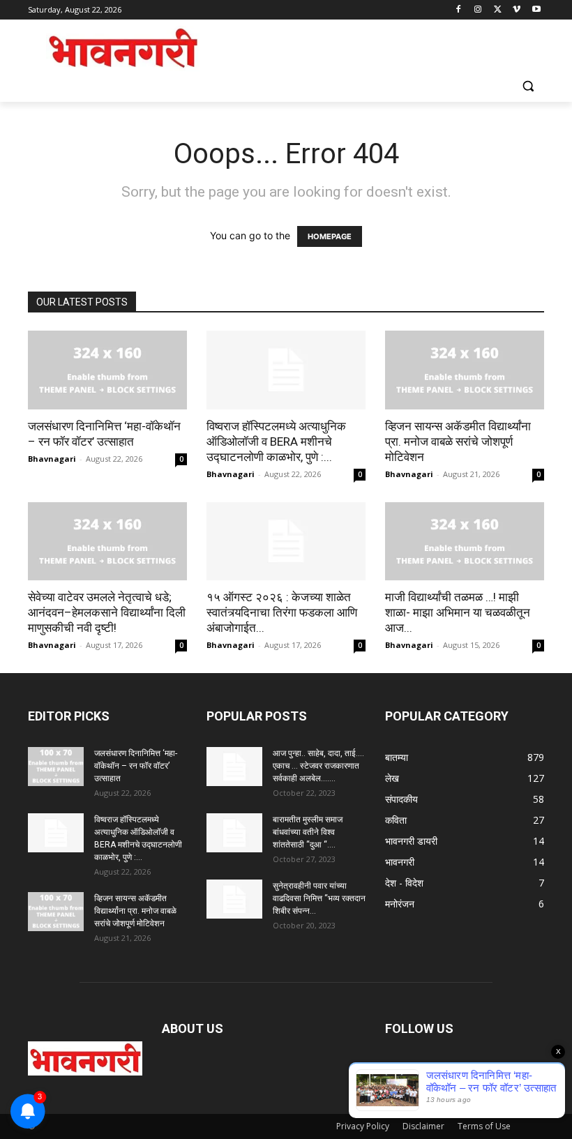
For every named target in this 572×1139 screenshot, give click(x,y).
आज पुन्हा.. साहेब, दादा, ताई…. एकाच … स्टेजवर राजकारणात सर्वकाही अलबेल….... (318, 765)
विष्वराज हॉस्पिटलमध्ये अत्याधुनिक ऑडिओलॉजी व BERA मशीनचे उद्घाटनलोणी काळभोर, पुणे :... (276, 441)
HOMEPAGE (330, 236)
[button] (527, 86)
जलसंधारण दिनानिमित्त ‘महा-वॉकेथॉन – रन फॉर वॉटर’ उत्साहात (135, 765)
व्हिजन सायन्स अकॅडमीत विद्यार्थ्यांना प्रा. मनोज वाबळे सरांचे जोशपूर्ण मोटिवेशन (458, 441)
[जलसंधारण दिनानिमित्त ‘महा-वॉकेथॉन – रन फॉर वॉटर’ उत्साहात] (107, 370)
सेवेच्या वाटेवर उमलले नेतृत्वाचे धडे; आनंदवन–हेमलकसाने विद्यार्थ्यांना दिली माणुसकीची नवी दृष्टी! (107, 612)
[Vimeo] (517, 10)
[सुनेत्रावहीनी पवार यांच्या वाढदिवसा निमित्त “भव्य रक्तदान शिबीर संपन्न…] (234, 899)
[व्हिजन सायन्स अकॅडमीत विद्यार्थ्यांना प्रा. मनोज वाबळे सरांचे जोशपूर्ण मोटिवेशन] (464, 370)
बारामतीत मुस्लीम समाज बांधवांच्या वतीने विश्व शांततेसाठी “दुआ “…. (308, 832)
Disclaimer (423, 1126)
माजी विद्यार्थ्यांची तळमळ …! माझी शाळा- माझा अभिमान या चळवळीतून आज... (457, 612)
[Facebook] (459, 10)
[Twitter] (498, 10)
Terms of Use (484, 1126)
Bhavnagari (52, 458)
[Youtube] (536, 10)
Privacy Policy (362, 1126)
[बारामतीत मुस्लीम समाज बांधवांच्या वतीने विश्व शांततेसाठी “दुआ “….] (234, 832)
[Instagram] (478, 10)
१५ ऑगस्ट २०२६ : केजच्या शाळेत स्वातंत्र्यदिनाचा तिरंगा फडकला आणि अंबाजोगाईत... (281, 612)
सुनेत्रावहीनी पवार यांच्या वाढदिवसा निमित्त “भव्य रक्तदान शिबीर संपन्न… (319, 898)
